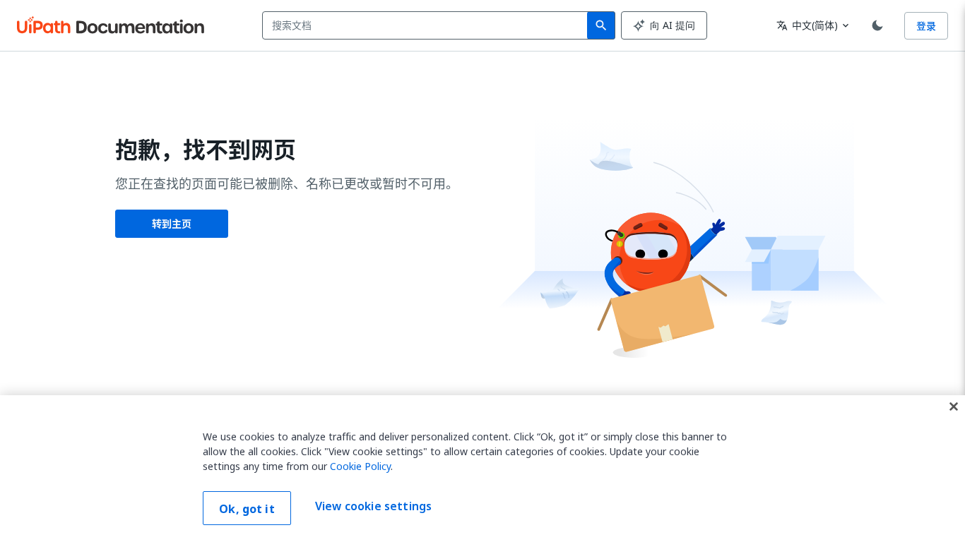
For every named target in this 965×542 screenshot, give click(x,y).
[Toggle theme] (877, 25)
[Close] (953, 406)
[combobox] (427, 25)
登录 (926, 25)
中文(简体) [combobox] (807, 25)
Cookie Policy (360, 466)
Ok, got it (247, 508)
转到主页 (171, 223)
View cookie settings (373, 506)
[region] (482, 468)
